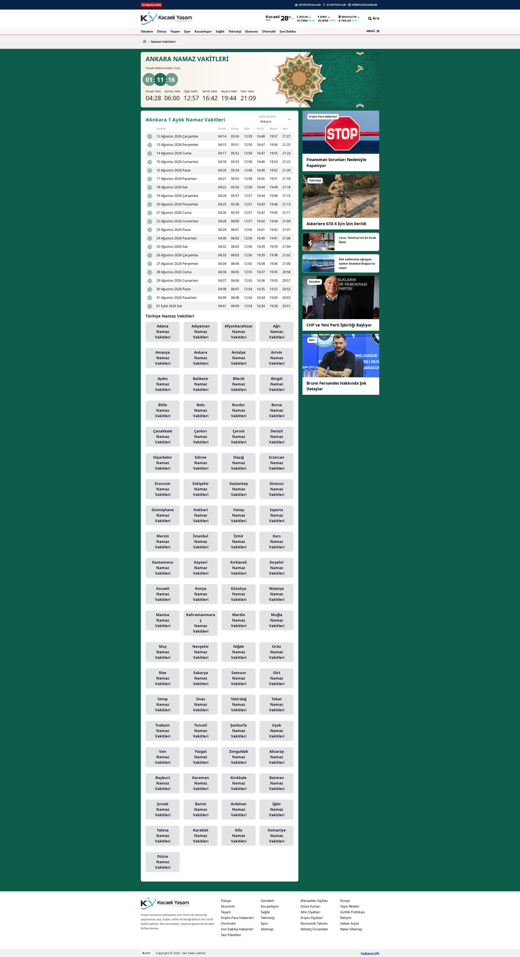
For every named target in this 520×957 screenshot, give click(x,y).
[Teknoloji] (340, 196)
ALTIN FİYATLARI (336, 4)
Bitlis (162, 410)
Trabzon (162, 731)
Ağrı (276, 331)
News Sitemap (351, 929)
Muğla (276, 620)
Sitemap (267, 929)
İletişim (345, 918)
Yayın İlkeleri (349, 906)
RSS (148, 953)
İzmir (238, 541)
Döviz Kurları (310, 906)
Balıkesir (200, 384)
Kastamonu (162, 568)
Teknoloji (234, 31)
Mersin (162, 541)
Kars (276, 541)
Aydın (162, 384)
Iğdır (276, 809)
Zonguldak (238, 757)
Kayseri (200, 568)
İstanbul (200, 541)
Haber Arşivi (349, 923)
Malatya (276, 594)
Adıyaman (201, 331)
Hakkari (200, 515)
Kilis (238, 836)
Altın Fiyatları (310, 912)
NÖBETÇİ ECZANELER (364, 4)
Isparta (276, 515)
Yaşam (175, 31)
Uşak (276, 731)
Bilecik (238, 384)
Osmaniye (277, 836)
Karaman (200, 783)
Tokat (276, 704)
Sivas (200, 704)
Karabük (200, 836)
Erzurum (162, 489)
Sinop (162, 704)
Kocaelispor (203, 31)
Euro (323, 17)
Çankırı (200, 436)
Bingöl (276, 384)
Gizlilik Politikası (352, 912)
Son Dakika (288, 31)
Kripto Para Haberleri (237, 918)
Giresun (276, 489)
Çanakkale (162, 436)
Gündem (147, 31)
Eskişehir (201, 489)
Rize (162, 678)
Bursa (276, 410)
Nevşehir (200, 652)
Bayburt (162, 783)
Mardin (238, 620)
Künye (345, 900)
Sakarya (200, 678)
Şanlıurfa (238, 731)
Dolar (303, 17)
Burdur (238, 410)
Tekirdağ (238, 704)
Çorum (238, 436)
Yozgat (200, 757)
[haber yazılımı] (370, 953)
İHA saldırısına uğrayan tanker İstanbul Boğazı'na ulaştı (357, 263)
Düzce (162, 862)
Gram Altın (348, 17)
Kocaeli (162, 594)
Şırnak (162, 809)
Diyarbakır (162, 463)
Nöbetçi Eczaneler (314, 929)
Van (162, 757)
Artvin (276, 358)
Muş (162, 652)
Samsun (238, 678)
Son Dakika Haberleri (237, 929)
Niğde (238, 652)
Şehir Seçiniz (267, 116)
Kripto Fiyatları (312, 918)
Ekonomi (251, 31)
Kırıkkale (239, 783)
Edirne (200, 463)
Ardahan (238, 809)
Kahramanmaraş (200, 623)
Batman (276, 783)
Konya (200, 594)
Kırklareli (238, 568)
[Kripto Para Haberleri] (340, 132)
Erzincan (276, 463)
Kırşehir (276, 568)
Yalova (162, 836)
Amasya (162, 358)
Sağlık (220, 31)
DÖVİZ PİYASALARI (310, 4)
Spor (187, 31)
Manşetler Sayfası (314, 900)
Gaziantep (238, 489)
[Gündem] (340, 297)
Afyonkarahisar (239, 331)
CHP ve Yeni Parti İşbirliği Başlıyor (339, 325)
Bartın (200, 809)
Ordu (276, 652)
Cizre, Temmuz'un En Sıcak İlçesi (357, 240)
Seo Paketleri (231, 935)
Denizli (276, 436)
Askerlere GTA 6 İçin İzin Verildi (336, 223)
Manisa (162, 620)
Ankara (200, 358)
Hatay (238, 515)
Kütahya (238, 594)
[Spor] (340, 355)
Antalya (238, 358)
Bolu (200, 410)
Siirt (276, 678)
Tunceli (200, 731)
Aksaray (276, 757)
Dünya (161, 31)
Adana (162, 331)
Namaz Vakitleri (162, 41)
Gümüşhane (163, 515)
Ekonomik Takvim (314, 923)
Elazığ (238, 463)
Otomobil (269, 31)
